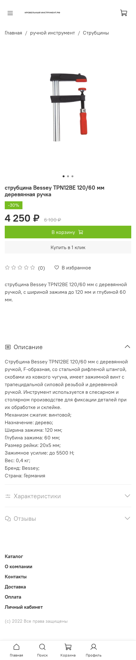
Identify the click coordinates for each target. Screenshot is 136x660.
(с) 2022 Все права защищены (36, 621)
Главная (13, 32)
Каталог (14, 556)
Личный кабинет (24, 607)
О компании (18, 566)
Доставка (15, 586)
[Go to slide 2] (68, 176)
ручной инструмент (52, 32)
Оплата (13, 597)
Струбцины (96, 32)
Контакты (16, 576)
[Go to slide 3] (72, 176)
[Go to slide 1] (64, 176)
